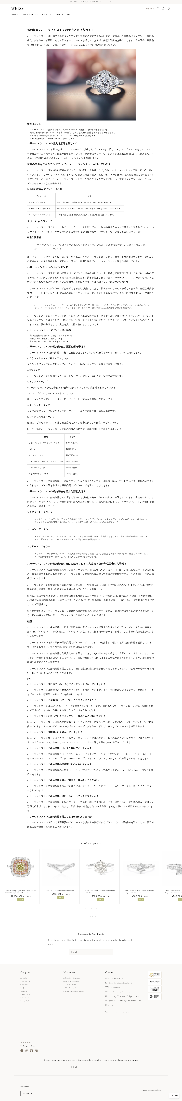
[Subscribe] (110, 952)
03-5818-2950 (116, 987)
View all (91, 916)
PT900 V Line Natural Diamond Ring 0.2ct (59, 891)
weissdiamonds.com (155, 1090)
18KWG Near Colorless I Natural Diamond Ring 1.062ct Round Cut (139, 892)
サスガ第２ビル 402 (112, 1001)
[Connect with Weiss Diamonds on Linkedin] (36, 1052)
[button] (15, 14)
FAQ (22, 988)
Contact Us (24, 985)
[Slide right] (96, 909)
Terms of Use (24, 998)
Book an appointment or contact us (117, 1012)
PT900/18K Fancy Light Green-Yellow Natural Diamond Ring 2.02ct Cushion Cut (20, 892)
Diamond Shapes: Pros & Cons (73, 991)
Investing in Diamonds (71, 981)
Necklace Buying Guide (71, 988)
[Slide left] (85, 909)
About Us (23, 978)
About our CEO (25, 981)
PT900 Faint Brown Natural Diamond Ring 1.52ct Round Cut (100, 892)
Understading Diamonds (71, 978)
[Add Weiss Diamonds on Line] (31, 1052)
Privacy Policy (25, 1001)
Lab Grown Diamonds (70, 985)
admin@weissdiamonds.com (121, 992)
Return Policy (25, 994)
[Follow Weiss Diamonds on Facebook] (22, 1052)
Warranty (23, 991)
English (26, 1093)
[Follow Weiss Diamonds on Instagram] (27, 1052)
